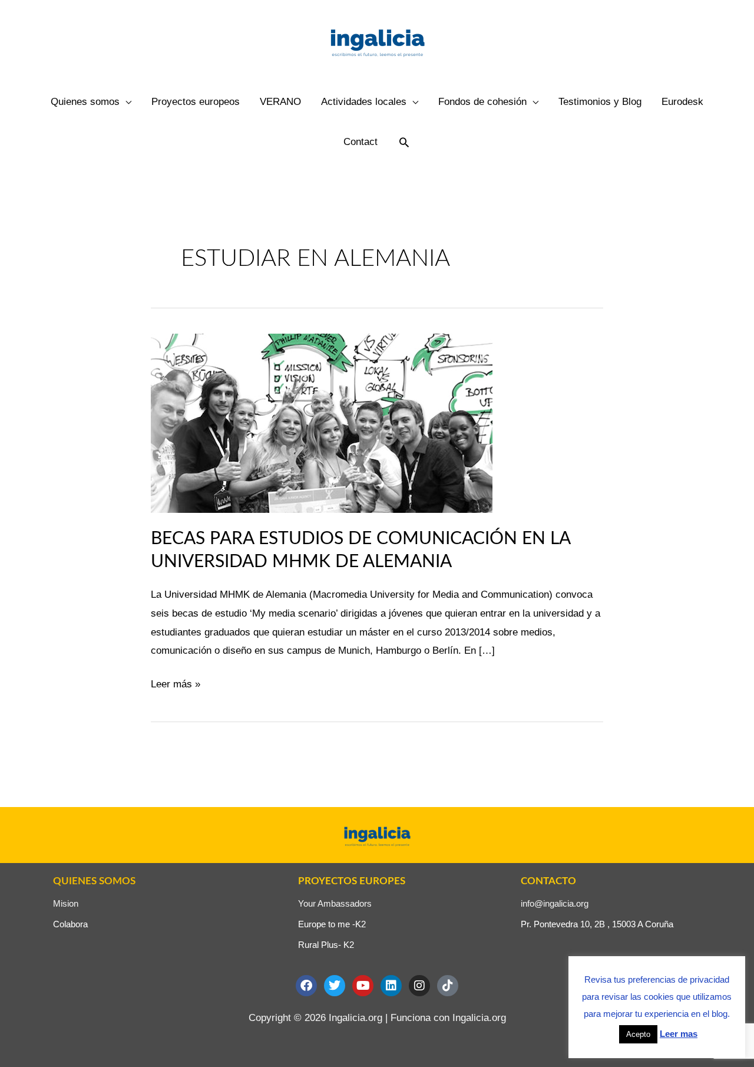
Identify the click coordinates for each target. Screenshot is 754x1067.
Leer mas (678, 1034)
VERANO (280, 101)
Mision (65, 903)
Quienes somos (85, 101)
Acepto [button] (638, 1034)
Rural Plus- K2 (326, 945)
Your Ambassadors (335, 903)
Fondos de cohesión (482, 101)
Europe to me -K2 (332, 924)
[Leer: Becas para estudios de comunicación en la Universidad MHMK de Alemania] (321, 422)
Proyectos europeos (195, 101)
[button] (404, 142)
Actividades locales (363, 101)
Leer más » (175, 682)
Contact (360, 141)
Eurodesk (682, 101)
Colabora (70, 924)
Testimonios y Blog (599, 101)
